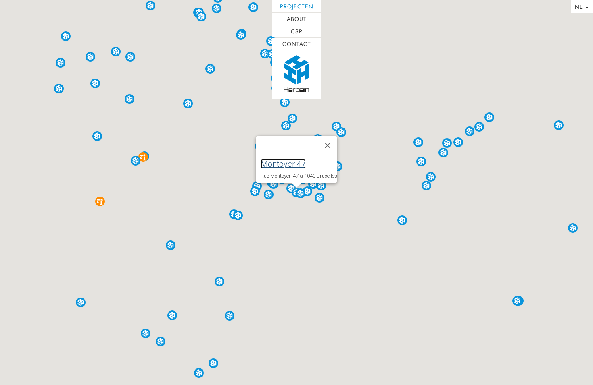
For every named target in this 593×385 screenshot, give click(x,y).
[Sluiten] (327, 145)
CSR (297, 31)
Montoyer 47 (283, 164)
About (297, 19)
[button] (143, 157)
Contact (296, 44)
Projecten (296, 6)
